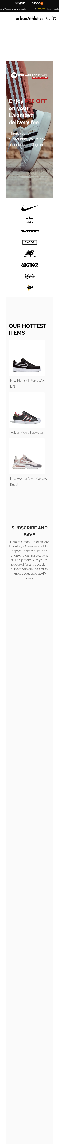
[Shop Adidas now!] (29, 219)
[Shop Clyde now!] (29, 276)
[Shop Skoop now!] (29, 242)
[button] (48, 18)
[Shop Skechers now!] (29, 231)
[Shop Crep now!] (29, 287)
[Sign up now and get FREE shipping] (29, 358)
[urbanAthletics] (29, 18)
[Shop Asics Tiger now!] (29, 265)
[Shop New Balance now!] (29, 253)
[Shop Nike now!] (29, 208)
